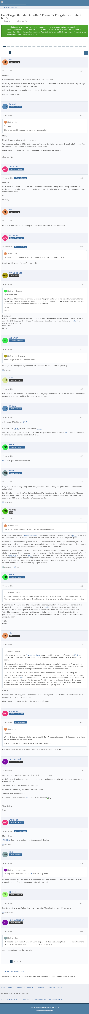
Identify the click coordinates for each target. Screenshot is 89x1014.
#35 (81, 722)
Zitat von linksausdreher (16, 870)
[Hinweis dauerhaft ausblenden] (85, 27)
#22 (81, 115)
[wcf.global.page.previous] (3, 52)
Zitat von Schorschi (14, 291)
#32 (81, 519)
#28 (81, 389)
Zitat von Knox (12, 938)
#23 (81, 178)
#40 (81, 931)
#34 (81, 644)
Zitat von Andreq (13, 593)
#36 (81, 770)
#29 (81, 417)
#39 (81, 903)
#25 (81, 247)
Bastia (74, 321)
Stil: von (44, 1011)
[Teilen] (86, 53)
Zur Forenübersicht (13, 971)
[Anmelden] (80, 3)
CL (38, 428)
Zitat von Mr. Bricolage (16, 356)
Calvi (47, 607)
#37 (81, 831)
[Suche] (74, 3)
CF (24, 422)
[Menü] (86, 3)
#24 (81, 221)
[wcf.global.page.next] (23, 52)
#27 (81, 349)
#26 (81, 284)
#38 (81, 863)
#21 (81, 71)
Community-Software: (44, 1007)
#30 (81, 456)
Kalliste (7, 840)
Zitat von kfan (12, 122)
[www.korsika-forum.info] (14, 3)
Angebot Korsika (30, 535)
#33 (81, 586)
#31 (81, 482)
